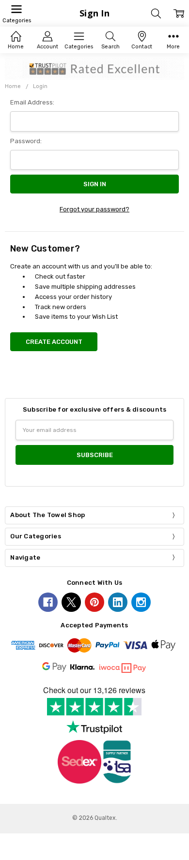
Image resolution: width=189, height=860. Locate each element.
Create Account (54, 341)
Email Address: (32, 102)
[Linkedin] (117, 602)
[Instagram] (141, 602)
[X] (71, 602)
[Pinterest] (94, 602)
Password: (26, 141)
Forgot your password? (94, 209)
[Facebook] (48, 602)
